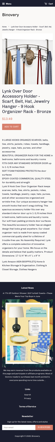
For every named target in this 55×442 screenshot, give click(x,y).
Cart (50, 4)
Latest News (27, 288)
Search (27, 395)
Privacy (27, 398)
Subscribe (44, 427)
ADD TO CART (12, 127)
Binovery (36, 436)
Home (4, 27)
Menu (8, 4)
